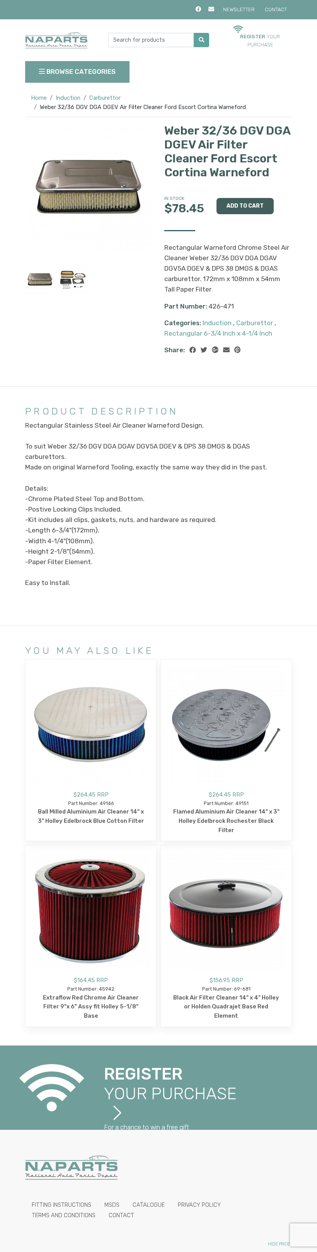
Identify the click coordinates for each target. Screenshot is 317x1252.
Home (39, 97)
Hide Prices (280, 1244)
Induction (68, 97)
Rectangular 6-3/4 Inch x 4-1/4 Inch (218, 333)
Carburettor (105, 97)
